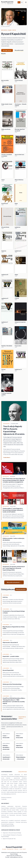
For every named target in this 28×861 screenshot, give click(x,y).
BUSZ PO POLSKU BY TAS (9, 838)
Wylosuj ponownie (21, 589)
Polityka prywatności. (6, 797)
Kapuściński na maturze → (22, 717)
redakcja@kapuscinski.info (7, 826)
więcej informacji (22, 771)
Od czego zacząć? (7, 50)
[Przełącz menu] (25, 2)
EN (21, 2)
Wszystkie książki (19, 50)
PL (19, 2)
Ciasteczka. (4, 799)
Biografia (3, 53)
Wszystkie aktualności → (14, 582)
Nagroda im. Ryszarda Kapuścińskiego (12, 832)
